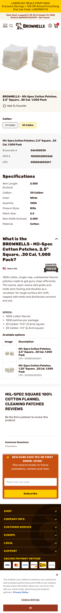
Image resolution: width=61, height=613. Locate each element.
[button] (5, 25)
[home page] (30, 26)
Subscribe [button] (31, 493)
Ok (30, 608)
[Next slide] (55, 59)
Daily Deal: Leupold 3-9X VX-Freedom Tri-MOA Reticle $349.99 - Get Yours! (30, 16)
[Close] (57, 574)
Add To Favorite (16, 105)
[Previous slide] (6, 59)
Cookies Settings (30, 600)
